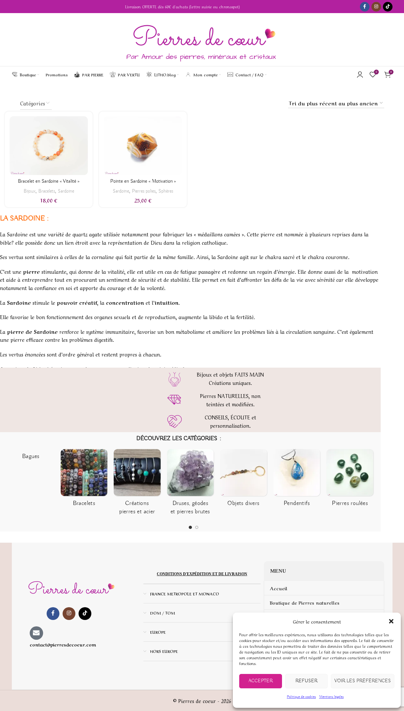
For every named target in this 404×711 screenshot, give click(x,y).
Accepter (260, 681)
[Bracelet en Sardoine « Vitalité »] (49, 145)
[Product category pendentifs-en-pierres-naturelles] (261, 480)
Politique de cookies (301, 696)
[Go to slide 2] (192, 527)
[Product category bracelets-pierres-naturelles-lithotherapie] (48, 480)
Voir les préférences (362, 681)
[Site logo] (202, 39)
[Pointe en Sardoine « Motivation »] (143, 145)
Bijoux (29, 191)
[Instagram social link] (376, 6)
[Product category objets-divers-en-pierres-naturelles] (208, 480)
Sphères (165, 191)
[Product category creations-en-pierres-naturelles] (101, 484)
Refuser (306, 681)
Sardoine (66, 191)
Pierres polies (144, 191)
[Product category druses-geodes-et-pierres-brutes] (155, 484)
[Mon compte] (360, 74)
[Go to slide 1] (185, 527)
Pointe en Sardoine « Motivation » (143, 181)
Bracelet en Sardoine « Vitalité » (49, 181)
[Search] (273, 74)
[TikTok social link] (388, 6)
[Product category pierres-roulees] (314, 480)
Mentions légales (331, 696)
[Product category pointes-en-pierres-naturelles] (367, 480)
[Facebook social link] (365, 6)
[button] (391, 621)
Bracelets (46, 191)
